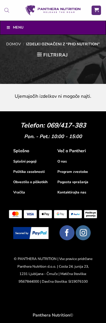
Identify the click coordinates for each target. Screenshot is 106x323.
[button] (52, 55)
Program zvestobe (72, 171)
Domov (13, 44)
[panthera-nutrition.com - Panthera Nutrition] (53, 10)
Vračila (19, 192)
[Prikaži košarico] (96, 10)
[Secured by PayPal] (31, 233)
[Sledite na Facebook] (66, 232)
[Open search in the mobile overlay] (6, 10)
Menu (18, 27)
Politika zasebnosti (29, 171)
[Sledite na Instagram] (83, 232)
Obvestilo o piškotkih (30, 182)
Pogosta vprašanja (72, 182)
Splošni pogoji (25, 161)
